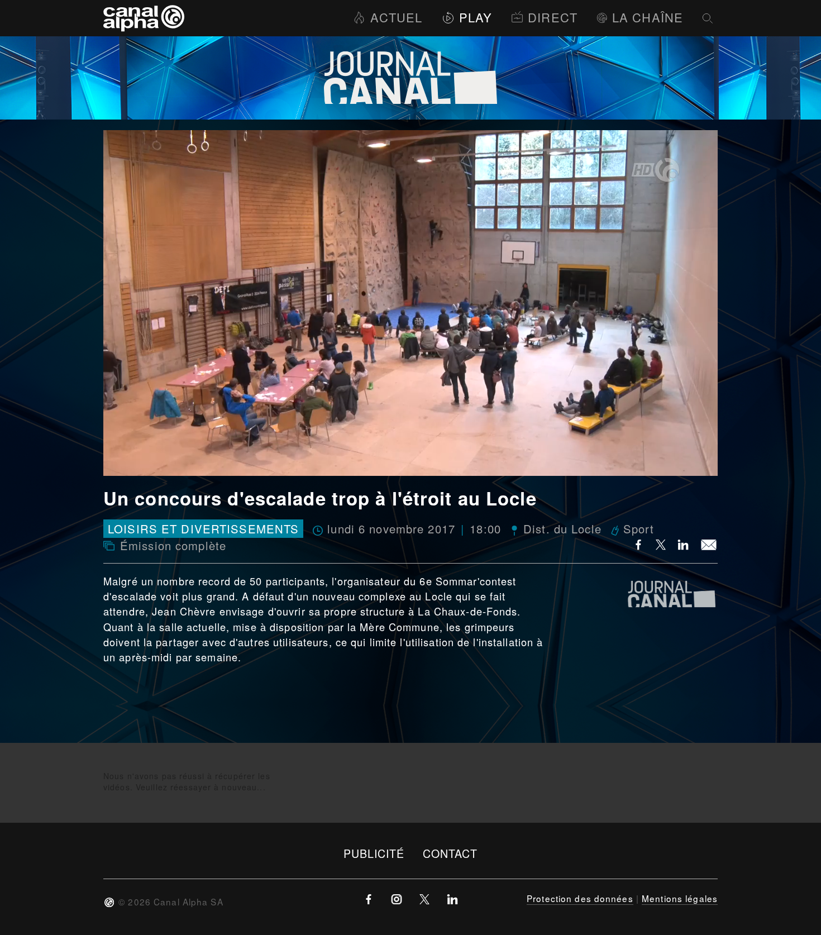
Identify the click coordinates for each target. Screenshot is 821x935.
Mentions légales (680, 898)
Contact (450, 853)
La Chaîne (647, 17)
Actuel (396, 17)
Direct (552, 17)
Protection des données (580, 898)
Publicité (374, 853)
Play (475, 17)
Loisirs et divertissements (203, 529)
